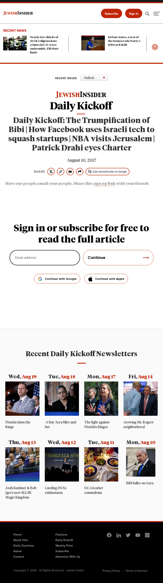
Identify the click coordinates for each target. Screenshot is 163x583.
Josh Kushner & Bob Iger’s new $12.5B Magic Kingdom (20, 492)
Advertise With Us (67, 556)
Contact (18, 556)
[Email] (70, 171)
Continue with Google (61, 278)
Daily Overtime (23, 545)
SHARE (39, 171)
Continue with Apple (109, 278)
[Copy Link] (60, 171)
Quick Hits (20, 540)
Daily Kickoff (64, 540)
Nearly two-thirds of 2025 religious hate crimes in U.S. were (44, 45)
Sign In (133, 13)
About (17, 551)
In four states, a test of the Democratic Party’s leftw (124, 41)
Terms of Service (137, 571)
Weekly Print (64, 545)
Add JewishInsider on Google (110, 172)
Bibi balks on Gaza (139, 483)
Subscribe (111, 13)
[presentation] (155, 47)
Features (61, 534)
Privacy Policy (111, 571)
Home (17, 534)
